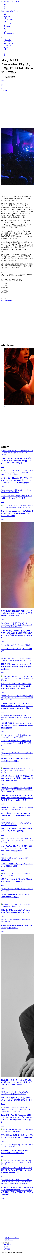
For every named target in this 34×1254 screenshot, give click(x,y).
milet (2, 80)
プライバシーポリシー (12, 1238)
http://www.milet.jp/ (6, 300)
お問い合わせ (9, 1240)
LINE (5, 90)
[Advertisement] (17, 109)
